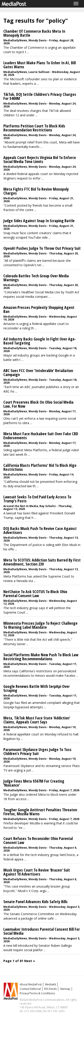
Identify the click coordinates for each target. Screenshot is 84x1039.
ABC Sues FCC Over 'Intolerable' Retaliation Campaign (38, 372)
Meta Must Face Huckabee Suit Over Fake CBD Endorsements (40, 436)
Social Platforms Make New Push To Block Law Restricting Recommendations (40, 657)
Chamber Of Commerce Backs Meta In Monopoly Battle (34, 33)
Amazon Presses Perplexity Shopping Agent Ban (38, 309)
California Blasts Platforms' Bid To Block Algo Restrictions (39, 467)
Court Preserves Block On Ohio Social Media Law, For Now (38, 404)
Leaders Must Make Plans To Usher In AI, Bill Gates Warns (39, 65)
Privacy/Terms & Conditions (37, 993)
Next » (29, 961)
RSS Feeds (50, 989)
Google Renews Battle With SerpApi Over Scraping (36, 688)
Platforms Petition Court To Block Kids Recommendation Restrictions (34, 128)
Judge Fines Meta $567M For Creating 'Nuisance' (33, 783)
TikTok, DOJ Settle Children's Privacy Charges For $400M (39, 96)
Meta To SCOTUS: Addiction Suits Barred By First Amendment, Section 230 (42, 562)
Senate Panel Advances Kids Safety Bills (35, 902)
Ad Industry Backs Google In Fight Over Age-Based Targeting (39, 341)
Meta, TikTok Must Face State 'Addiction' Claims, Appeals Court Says (36, 720)
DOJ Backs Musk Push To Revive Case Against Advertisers (40, 530)
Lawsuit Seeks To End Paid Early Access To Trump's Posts (37, 499)
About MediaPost (31, 984)
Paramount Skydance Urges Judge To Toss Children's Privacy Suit (37, 751)
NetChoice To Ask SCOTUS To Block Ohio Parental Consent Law (35, 594)
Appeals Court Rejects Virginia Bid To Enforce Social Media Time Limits (39, 159)
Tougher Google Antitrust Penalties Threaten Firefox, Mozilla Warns (40, 812)
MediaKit (50, 984)
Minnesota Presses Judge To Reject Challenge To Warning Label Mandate (40, 625)
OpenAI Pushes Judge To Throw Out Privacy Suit (42, 248)
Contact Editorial (30, 989)
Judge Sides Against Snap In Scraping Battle (39, 221)
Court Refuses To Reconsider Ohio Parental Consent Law (38, 840)
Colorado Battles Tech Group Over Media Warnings (36, 278)
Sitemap (65, 989)
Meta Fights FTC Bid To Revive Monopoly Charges (36, 191)
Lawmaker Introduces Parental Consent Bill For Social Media (41, 931)
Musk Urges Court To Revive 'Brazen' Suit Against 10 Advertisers (36, 872)
